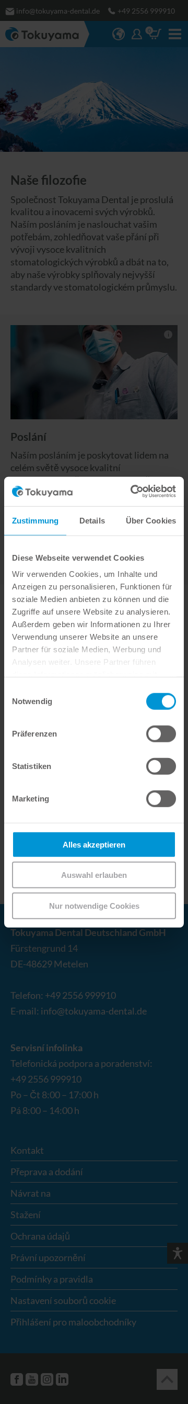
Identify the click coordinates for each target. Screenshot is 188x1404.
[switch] (161, 733)
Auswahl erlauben (94, 875)
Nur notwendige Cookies (94, 905)
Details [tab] (92, 520)
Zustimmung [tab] (35, 520)
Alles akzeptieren (94, 844)
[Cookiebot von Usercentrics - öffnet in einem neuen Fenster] (132, 491)
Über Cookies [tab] (151, 520)
